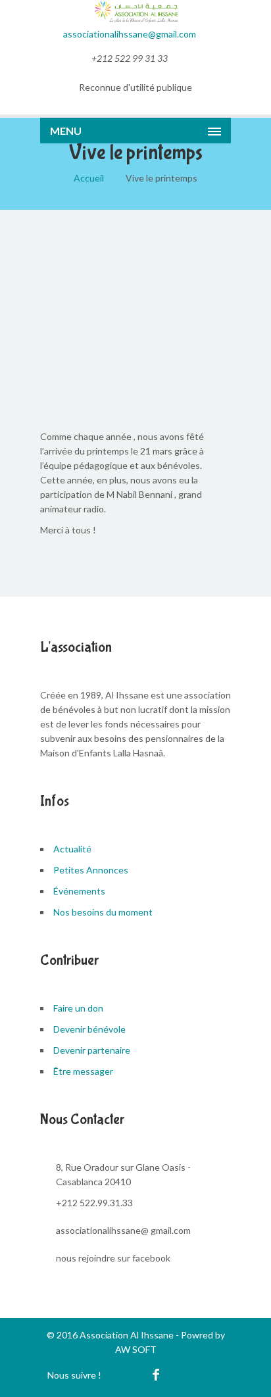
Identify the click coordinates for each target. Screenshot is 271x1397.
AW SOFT (136, 1349)
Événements (79, 890)
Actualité (72, 848)
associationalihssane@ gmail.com (123, 1230)
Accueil (89, 178)
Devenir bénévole (89, 1029)
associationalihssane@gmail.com (129, 33)
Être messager (83, 1071)
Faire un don (78, 1008)
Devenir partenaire (91, 1050)
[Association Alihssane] (135, 19)
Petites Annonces (90, 869)
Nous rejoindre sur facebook (113, 1257)
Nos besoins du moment (103, 912)
